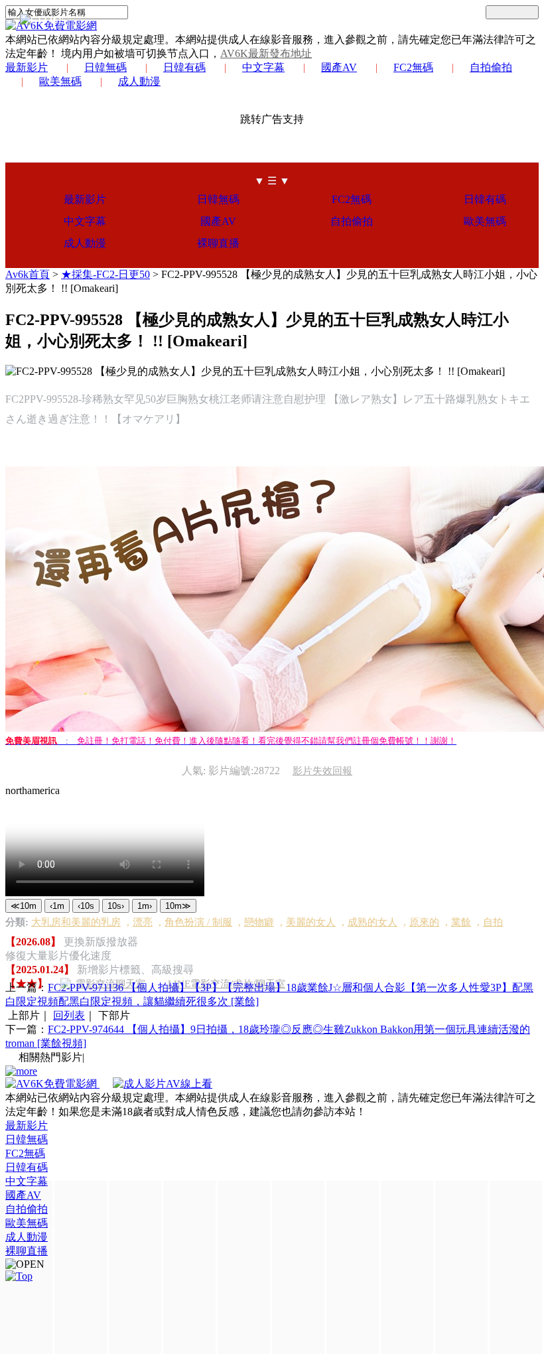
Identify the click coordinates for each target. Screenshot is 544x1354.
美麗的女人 (311, 922)
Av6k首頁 (27, 274)
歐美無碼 (60, 81)
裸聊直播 (218, 243)
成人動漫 (139, 81)
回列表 (69, 1015)
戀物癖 (259, 922)
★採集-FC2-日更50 (105, 274)
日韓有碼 (184, 67)
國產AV (339, 67)
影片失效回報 (322, 771)
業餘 (461, 922)
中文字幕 (263, 67)
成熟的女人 (372, 922)
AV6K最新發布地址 (266, 53)
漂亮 (143, 922)
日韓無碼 (105, 67)
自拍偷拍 (491, 67)
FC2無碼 (413, 67)
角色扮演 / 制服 (198, 922)
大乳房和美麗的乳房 (76, 922)
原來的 (424, 922)
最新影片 (26, 67)
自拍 (493, 922)
